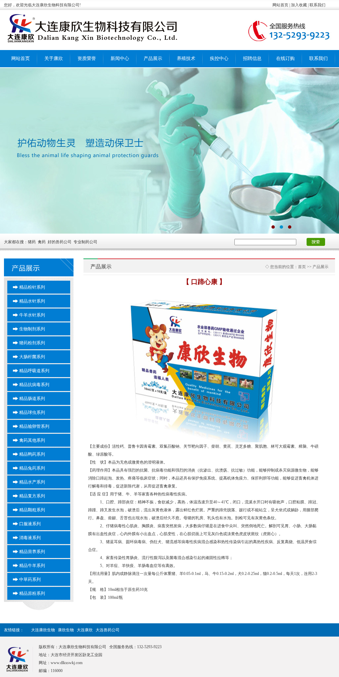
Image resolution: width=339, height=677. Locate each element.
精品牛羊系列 (32, 565)
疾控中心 (219, 58)
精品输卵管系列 (34, 426)
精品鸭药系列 (32, 454)
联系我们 (318, 58)
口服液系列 (30, 523)
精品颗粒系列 (32, 509)
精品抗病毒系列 (34, 384)
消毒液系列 (30, 537)
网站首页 (20, 58)
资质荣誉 (86, 58)
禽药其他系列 (32, 440)
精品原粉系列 (32, 593)
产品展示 (153, 58)
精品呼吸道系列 (34, 370)
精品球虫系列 (32, 412)
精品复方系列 (32, 495)
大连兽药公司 (108, 630)
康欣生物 (66, 630)
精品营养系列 (32, 551)
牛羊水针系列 (32, 314)
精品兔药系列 (32, 468)
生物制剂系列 (32, 328)
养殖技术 (186, 58)
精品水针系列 (32, 301)
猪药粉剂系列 (32, 342)
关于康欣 (53, 58)
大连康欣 (85, 630)
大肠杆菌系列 (32, 356)
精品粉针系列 (32, 287)
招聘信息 (252, 58)
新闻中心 (120, 58)
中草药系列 (30, 579)
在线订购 (285, 58)
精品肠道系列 (32, 398)
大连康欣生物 (43, 630)
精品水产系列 (32, 482)
